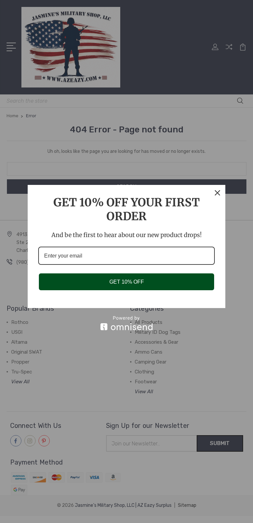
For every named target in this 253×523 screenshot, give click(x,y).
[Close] (217, 193)
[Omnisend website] (126, 323)
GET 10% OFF (126, 282)
